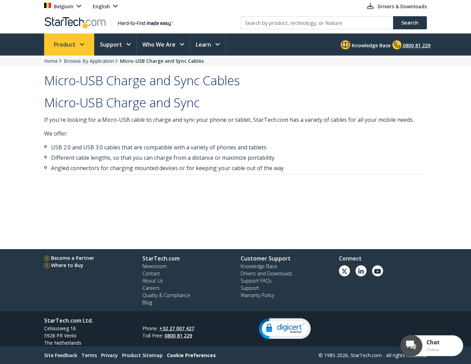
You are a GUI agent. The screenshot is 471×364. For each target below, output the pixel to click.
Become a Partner (72, 258)
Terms (89, 355)
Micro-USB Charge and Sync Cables (162, 61)
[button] (285, 328)
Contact (151, 273)
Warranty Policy (257, 295)
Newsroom (154, 266)
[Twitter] (344, 270)
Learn (204, 44)
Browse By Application (89, 61)
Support (111, 44)
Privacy (109, 355)
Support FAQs (256, 280)
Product (65, 44)
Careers (151, 288)
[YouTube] (377, 270)
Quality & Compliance (166, 295)
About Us (152, 280)
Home (51, 61)
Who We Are (159, 44)
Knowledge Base (370, 45)
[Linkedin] (361, 270)
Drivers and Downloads (266, 273)
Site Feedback (60, 355)
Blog (147, 302)
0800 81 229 (178, 335)
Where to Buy (67, 265)
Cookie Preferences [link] (191, 355)
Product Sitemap (142, 355)
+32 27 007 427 (176, 328)
